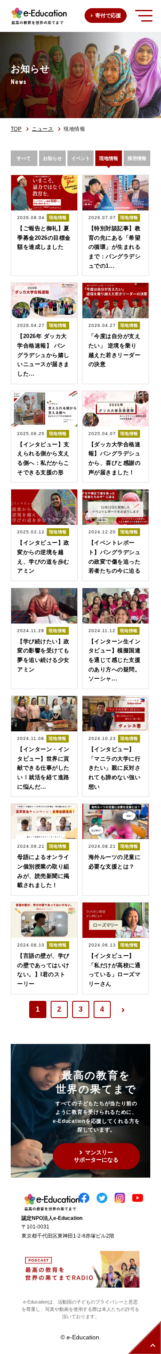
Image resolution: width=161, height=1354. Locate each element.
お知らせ (52, 158)
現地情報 (108, 158)
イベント (80, 158)
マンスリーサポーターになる (96, 1156)
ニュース (42, 129)
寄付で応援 (108, 16)
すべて (24, 158)
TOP (16, 129)
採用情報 (137, 158)
